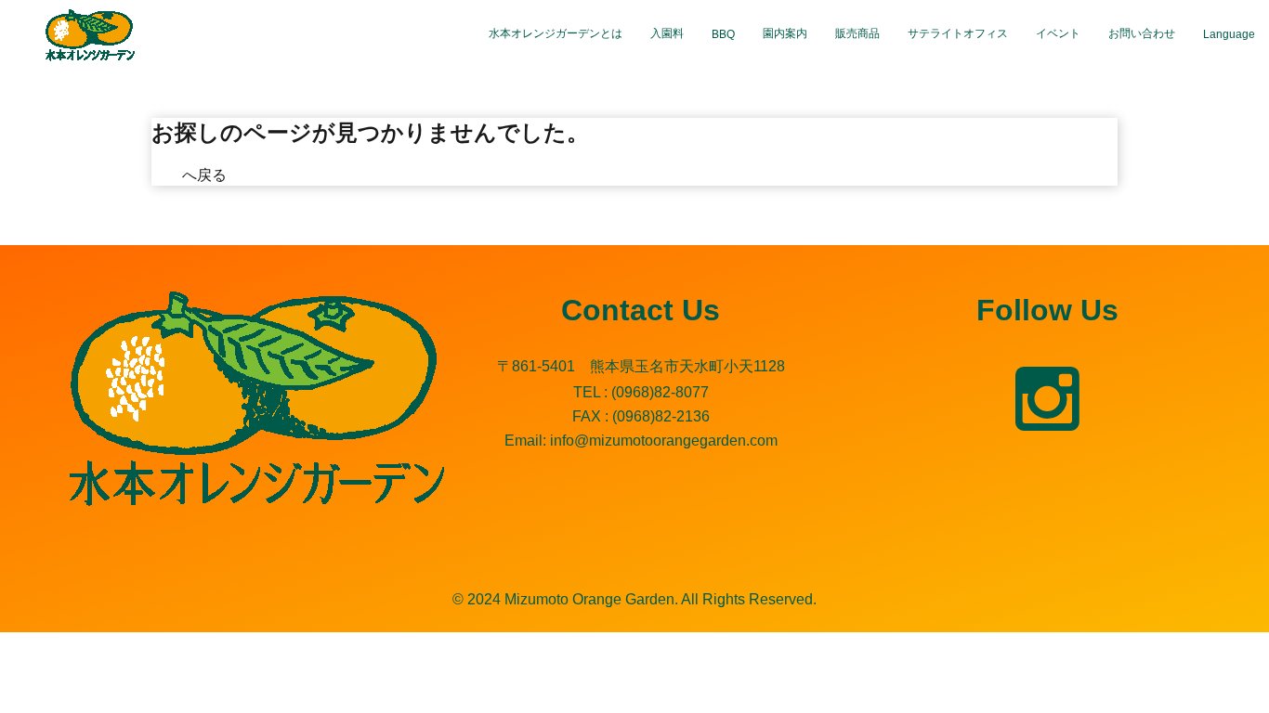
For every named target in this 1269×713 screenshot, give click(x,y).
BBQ (723, 34)
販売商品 (857, 33)
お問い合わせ (1141, 33)
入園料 (667, 33)
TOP (166, 175)
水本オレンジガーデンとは (555, 33)
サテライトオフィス (958, 33)
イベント (1058, 33)
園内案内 (785, 33)
